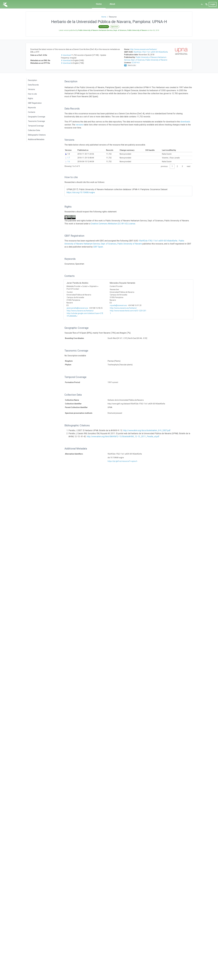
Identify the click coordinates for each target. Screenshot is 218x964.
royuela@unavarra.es (118, 305)
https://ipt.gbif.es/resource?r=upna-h (122, 461)
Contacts (31, 112)
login (212, 4)
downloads (185, 121)
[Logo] (5, 4)
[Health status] (202, 4)
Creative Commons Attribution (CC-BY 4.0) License (113, 223)
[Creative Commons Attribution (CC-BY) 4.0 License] (70, 217)
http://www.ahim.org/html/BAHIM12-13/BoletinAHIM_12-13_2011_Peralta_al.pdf (123, 436)
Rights (30, 98)
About (112, 4)
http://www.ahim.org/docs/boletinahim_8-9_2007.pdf (146, 430)
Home (99, 4)
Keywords (32, 108)
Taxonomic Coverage (36, 121)
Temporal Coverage (36, 126)
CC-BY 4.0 (136, 63)
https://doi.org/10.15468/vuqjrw (81, 192)
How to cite (32, 94)
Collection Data (34, 130)
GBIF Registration (35, 103)
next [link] (188, 166)
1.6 (68, 162)
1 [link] (172, 166)
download (67, 55)
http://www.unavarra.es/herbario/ (143, 49)
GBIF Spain (98, 247)
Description (32, 80)
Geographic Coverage (36, 117)
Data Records (33, 85)
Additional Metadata (36, 139)
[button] (206, 4)
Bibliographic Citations (37, 135)
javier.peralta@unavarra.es (77, 308)
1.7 (68, 158)
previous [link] (164, 166)
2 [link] (177, 166)
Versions (31, 89)
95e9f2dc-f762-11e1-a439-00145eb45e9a (151, 52)
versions (79, 124)
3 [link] (182, 166)
